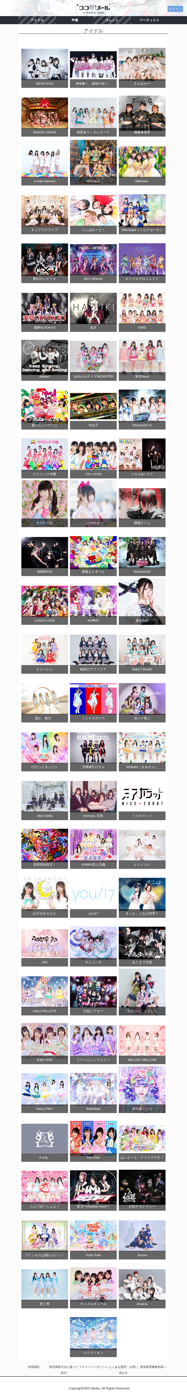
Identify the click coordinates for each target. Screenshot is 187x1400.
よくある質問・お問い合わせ (123, 1369)
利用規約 (34, 1367)
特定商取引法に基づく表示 (63, 1369)
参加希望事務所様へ (153, 1367)
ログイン (175, 9)
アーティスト (150, 20)
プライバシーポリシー (93, 1367)
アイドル (37, 20)
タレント (112, 20)
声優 (75, 20)
